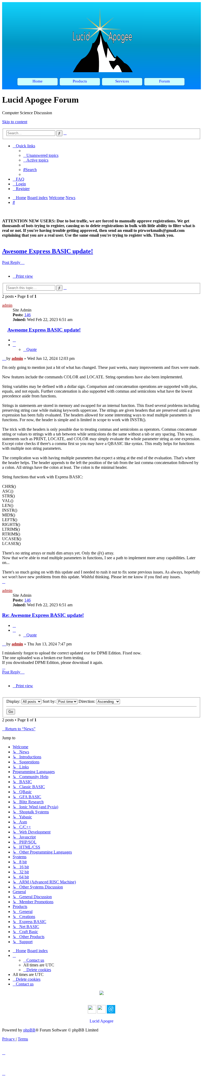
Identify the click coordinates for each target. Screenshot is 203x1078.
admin (7, 305)
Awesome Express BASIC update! (47, 251)
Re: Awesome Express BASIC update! (43, 615)
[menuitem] (40, 155)
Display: (13, 701)
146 (27, 315)
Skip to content (14, 122)
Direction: (87, 701)
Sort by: (50, 701)
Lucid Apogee (101, 1021)
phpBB (29, 1030)
